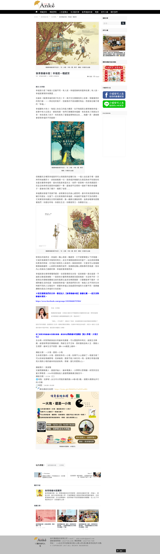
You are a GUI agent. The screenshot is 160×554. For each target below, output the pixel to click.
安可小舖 (104, 12)
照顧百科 (43, 12)
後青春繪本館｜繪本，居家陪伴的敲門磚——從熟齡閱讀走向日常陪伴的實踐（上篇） (88, 525)
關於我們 (114, 12)
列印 (90, 76)
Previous (47, 473)
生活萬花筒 (75, 12)
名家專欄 (51, 76)
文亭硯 (61, 465)
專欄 (96, 12)
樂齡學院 (53, 12)
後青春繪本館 (87, 12)
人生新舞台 (63, 12)
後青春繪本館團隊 (42, 76)
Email (97, 76)
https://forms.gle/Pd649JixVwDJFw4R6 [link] (71, 389)
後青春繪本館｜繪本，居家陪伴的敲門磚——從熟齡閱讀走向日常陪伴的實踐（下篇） (66, 525)
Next (89, 473)
